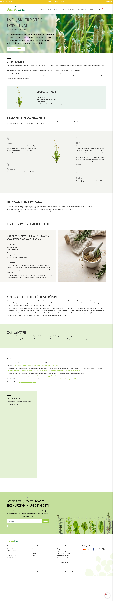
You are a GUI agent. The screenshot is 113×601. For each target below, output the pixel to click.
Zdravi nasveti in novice (82, 9)
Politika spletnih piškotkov (63, 555)
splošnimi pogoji (19, 526)
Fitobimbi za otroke (59, 9)
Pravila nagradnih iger (62, 562)
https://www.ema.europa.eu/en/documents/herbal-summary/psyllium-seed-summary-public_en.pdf (31, 376)
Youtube (98, 557)
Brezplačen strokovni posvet (64, 549)
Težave (49, 9)
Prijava (45, 521)
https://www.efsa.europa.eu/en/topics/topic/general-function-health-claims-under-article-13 (37, 365)
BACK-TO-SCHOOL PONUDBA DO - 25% (53, 2)
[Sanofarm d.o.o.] (16, 8)
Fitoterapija (71, 9)
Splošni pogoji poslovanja (63, 553)
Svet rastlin (9, 29)
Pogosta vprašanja (61, 551)
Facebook (85, 557)
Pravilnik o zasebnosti (62, 558)
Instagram (92, 557)
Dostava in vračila (61, 560)
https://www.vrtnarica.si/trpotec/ (27, 382)
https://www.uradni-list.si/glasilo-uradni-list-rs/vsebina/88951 (62, 379)
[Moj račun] (105, 9)
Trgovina (42, 9)
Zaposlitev (34, 553)
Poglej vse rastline (11, 408)
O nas (91, 9)
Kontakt (34, 555)
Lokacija (34, 551)
